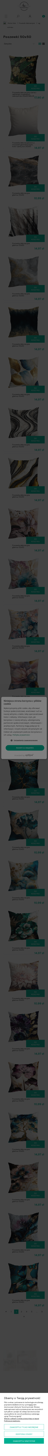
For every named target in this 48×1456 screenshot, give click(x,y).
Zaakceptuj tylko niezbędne (24, 1427)
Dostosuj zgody (24, 1434)
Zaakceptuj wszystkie (24, 1441)
